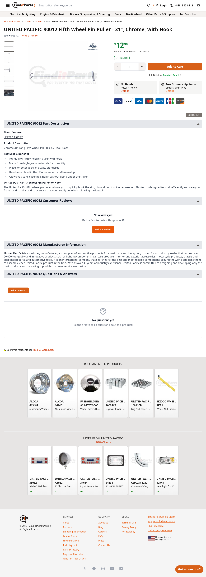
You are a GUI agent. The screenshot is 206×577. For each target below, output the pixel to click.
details (170, 90)
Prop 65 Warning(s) (43, 349)
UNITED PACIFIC (13, 137)
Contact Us (104, 545)
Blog (100, 527)
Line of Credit (70, 536)
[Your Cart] (198, 5)
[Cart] (198, 5)
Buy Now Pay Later (73, 554)
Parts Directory (71, 549)
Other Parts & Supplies (160, 14)
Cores (66, 522)
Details (125, 90)
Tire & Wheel (134, 14)
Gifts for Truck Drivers (75, 558)
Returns (67, 527)
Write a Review (29, 35)
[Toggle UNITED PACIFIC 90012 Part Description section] (198, 124)
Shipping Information (74, 531)
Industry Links (70, 545)
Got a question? (189, 569)
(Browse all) (103, 442)
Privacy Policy (129, 527)
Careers (102, 531)
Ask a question (18, 290)
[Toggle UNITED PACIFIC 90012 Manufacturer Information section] (198, 245)
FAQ (100, 536)
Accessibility (128, 531)
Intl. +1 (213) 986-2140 (160, 530)
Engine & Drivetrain (53, 14)
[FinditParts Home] (23, 5)
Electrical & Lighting (23, 14)
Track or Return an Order (161, 516)
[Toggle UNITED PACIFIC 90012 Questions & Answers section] (198, 274)
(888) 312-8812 (156, 525)
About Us (103, 522)
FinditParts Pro (71, 540)
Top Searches (188, 14)
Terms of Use (129, 522)
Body (118, 14)
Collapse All (194, 114)
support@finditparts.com (161, 521)
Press (101, 540)
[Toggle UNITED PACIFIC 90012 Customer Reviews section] (198, 201)
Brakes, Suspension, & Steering (90, 14)
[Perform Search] (149, 5)
